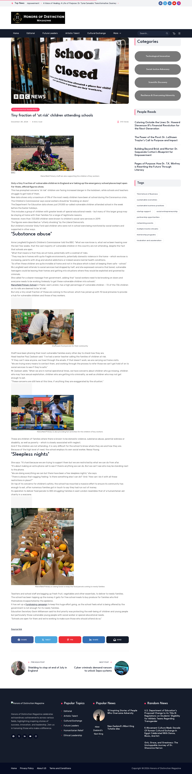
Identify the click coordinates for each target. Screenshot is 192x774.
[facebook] (160, 3)
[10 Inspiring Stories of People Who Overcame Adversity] (99, 715)
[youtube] (174, 3)
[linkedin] (170, 3)
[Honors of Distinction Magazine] (38, 18)
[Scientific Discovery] (158, 82)
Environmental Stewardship (25, 109)
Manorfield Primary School (24, 285)
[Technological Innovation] (158, 56)
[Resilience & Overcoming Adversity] (158, 95)
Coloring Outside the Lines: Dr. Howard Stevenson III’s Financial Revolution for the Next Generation (157, 125)
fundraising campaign (36, 604)
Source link (16, 629)
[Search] (167, 33)
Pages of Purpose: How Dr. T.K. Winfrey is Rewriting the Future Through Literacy (157, 166)
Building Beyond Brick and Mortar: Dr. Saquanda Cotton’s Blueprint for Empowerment (156, 152)
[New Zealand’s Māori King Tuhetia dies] (99, 731)
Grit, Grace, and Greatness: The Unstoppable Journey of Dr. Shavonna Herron (161, 745)
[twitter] (165, 3)
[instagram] (179, 3)
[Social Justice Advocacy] (158, 69)
